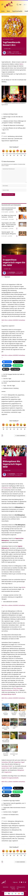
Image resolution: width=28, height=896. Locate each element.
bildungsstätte (11, 395)
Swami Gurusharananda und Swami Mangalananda (9, 208)
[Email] (19, 893)
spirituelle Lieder (18, 138)
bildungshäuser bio (14, 827)
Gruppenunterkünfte (17, 410)
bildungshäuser (5, 827)
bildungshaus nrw (6, 823)
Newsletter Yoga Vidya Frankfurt (11, 800)
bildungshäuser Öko (16, 830)
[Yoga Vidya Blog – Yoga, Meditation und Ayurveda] (4, 882)
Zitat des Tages (7, 378)
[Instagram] (23, 882)
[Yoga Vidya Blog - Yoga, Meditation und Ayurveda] (8, 5)
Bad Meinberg (6, 39)
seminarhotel (14, 412)
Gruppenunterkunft (6, 410)
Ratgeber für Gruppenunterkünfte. (10, 778)
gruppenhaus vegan (16, 399)
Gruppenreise (19, 408)
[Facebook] (19, 882)
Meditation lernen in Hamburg (10, 388)
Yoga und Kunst (5, 140)
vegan (19, 412)
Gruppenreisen (8, 772)
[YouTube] (21, 882)
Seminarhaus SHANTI (7, 766)
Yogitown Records (14, 140)
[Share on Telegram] (15, 893)
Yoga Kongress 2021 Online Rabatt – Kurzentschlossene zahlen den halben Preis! (9, 224)
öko (2, 412)
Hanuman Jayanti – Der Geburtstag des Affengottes (9, 232)
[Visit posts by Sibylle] (4, 52)
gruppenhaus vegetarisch (8, 401)
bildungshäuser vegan (7, 832)
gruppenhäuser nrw (16, 403)
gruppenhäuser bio (6, 403)
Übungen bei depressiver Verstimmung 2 (13, 125)
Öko (16, 838)
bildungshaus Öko (15, 823)
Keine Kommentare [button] (21, 435)
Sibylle (10, 51)
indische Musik (18, 136)
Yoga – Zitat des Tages (9, 385)
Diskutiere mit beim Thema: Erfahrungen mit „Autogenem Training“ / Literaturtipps (14, 121)
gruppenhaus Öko (6, 399)
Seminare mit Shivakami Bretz (11, 814)
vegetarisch (4, 414)
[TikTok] (25, 882)
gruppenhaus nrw (14, 397)
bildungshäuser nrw (6, 830)
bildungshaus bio (19, 821)
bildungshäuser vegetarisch (8, 834)
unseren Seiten (5, 768)
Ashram (23, 587)
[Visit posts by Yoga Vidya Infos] (4, 273)
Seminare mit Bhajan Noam (10, 114)
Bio (16, 395)
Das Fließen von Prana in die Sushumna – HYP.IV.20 (9, 216)
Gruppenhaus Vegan (19, 762)
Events (11, 39)
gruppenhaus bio (6, 397)
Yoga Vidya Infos (12, 272)
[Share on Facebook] (5, 893)
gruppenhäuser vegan (17, 405)
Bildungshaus (20, 770)
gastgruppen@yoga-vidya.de (9, 694)
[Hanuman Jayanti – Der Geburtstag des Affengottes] (22, 233)
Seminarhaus (7, 412)
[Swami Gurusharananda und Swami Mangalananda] (22, 209)
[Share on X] (9, 893)
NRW (23, 410)
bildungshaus (11, 821)
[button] (3, 5)
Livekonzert (4, 138)
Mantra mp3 (11, 138)
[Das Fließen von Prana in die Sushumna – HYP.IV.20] (22, 217)
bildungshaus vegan (6, 825)
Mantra (21, 64)
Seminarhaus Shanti (7, 488)
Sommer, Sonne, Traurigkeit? (10, 812)
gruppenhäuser (18, 401)
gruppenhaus (21, 395)
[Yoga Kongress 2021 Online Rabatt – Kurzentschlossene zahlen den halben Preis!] (22, 224)
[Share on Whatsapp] (12, 893)
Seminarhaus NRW (6, 762)
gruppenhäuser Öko (6, 405)
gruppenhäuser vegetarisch (8, 408)
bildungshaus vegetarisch (18, 825)
